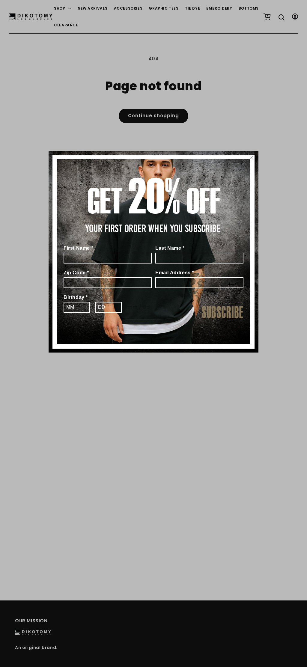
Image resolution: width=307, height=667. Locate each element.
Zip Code (76, 272)
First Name (78, 248)
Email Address (174, 272)
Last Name (170, 248)
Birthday (76, 297)
